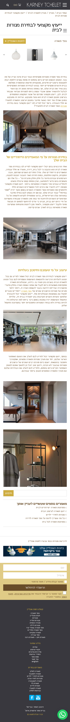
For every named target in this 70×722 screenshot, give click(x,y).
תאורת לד (35, 683)
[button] (62, 715)
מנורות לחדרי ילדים (55, 514)
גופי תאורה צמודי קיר (35, 627)
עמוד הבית (62, 12)
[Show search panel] (8, 5)
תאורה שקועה (35, 632)
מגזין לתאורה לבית (37, 12)
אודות (35, 647)
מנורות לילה (35, 625)
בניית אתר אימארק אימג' (35, 710)
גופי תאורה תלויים (35, 630)
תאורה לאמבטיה (35, 681)
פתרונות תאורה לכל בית (53, 521)
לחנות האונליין (15, 41)
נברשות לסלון (35, 690)
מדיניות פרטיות (35, 652)
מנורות (64, 105)
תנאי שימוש (35, 649)
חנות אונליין (35, 615)
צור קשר (35, 659)
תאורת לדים (35, 685)
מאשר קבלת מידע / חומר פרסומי (47, 581)
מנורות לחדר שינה (35, 678)
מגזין (51, 12)
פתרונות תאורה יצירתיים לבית (50, 507)
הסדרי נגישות (35, 654)
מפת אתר (35, 656)
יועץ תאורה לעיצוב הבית (53, 511)
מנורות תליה (35, 620)
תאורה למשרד (35, 688)
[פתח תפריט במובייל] (65, 5)
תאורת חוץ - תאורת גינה (35, 637)
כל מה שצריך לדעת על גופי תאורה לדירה (45, 518)
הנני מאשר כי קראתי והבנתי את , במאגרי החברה (37, 595)
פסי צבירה (35, 635)
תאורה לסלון (35, 671)
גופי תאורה (26, 291)
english (35, 661)
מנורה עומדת (35, 622)
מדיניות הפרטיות (23, 593)
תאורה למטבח (35, 673)
